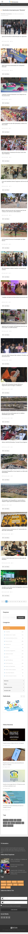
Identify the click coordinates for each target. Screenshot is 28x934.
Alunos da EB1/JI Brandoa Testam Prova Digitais (14, 442)
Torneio (15, 884)
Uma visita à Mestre (14, 672)
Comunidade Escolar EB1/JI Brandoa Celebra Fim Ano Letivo (14, 124)
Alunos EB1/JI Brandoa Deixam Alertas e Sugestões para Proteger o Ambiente (12, 384)
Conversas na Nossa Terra (14, 638)
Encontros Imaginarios (14, 650)
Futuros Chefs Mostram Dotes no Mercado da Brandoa (14, 558)
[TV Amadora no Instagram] (7, 917)
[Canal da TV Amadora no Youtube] (9, 917)
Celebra (9, 881)
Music (5, 825)
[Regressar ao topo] (23, 925)
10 (23, 601)
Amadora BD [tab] (7, 690)
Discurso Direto (14, 641)
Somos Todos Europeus (14, 669)
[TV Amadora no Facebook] (2, 917)
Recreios (14, 881)
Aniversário (20, 881)
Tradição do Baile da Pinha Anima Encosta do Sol (14, 297)
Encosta (3, 887)
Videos (11, 820)
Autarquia (21, 884)
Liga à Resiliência (14, 660)
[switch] (1, 905)
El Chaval (14, 647)
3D (8, 823)
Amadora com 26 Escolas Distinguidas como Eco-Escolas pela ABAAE (15, 587)
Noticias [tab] (6, 680)
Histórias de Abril (14, 653)
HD (15, 820)
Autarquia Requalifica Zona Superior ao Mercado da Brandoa (14, 471)
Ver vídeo (7, 45)
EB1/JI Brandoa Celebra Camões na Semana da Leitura (14, 269)
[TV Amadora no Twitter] (4, 917)
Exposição (3, 884)
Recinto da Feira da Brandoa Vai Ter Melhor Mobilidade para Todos (13, 413)
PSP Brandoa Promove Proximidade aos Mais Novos (13, 240)
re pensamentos (14, 663)
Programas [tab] (7, 628)
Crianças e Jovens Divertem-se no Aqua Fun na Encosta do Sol (14, 95)
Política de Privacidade (15, 906)
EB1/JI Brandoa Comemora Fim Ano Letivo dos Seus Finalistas (14, 153)
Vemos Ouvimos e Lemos (14, 676)
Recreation (10, 825)
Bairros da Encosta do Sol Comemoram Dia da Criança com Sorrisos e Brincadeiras (14, 211)
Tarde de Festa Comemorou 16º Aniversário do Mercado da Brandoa (14, 529)
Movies (19, 820)
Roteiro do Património (14, 666)
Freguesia (10, 884)
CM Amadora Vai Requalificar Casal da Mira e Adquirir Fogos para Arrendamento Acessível (13, 500)
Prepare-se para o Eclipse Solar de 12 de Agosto (13, 743)
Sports (5, 823)
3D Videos (6, 820)
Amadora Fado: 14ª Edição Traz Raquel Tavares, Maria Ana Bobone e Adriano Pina (18, 872)
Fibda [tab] (5, 684)
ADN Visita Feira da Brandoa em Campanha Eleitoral (13, 66)
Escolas (8, 887)
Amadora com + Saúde (14, 635)
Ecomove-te (14, 644)
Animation (18, 823)
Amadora (3, 881)
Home (4, 4)
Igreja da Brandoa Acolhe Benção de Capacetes (14, 36)
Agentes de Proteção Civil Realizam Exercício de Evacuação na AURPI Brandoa (14, 327)
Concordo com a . (11, 906)
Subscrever (14, 909)
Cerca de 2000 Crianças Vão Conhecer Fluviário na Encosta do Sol (15, 355)
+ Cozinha (14, 631)
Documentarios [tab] (8, 687)
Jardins (14, 657)
